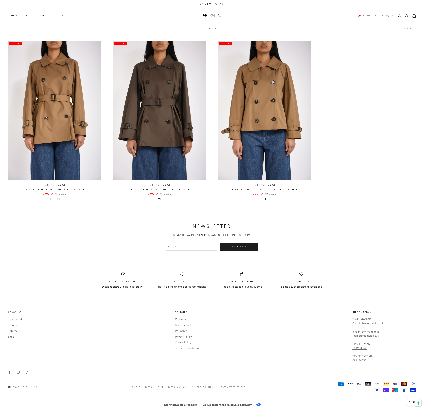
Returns (12, 330)
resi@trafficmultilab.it (365, 335)
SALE (43, 15)
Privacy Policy (183, 336)
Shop (11, 336)
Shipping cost (183, 325)
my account (15, 319)
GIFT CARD (60, 15)
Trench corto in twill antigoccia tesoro (264, 189)
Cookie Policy (183, 342)
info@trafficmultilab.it (365, 331)
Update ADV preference (232, 387)
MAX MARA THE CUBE (55, 185)
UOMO (29, 15)
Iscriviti (239, 246)
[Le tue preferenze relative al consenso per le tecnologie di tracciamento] (418, 403)
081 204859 (359, 348)
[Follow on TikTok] (26, 372)
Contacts (180, 319)
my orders (14, 325)
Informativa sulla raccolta (180, 404)
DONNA (13, 15)
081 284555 (359, 360)
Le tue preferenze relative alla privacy (227, 404)
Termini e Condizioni (187, 348)
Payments (181, 330)
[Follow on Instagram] (18, 372)
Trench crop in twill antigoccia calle (54, 189)
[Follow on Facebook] (9, 372)
